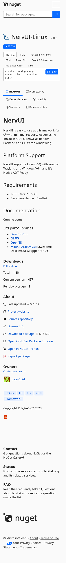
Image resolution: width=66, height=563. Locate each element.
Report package (19, 356)
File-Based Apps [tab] (14, 65)
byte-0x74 (18, 379)
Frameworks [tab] (36, 91)
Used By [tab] (41, 99)
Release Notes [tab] (38, 107)
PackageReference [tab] (41, 54)
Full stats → (10, 266)
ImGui (10, 393)
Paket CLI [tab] (21, 60)
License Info (16, 326)
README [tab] (14, 91)
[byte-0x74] (6, 379)
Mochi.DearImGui (24, 247)
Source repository (20, 319)
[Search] (56, 14)
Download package (21, 334)
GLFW (15, 238)
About (34, 538)
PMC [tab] (22, 54)
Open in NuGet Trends (23, 349)
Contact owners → (14, 371)
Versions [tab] (14, 107)
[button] (51, 71)
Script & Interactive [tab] (42, 60)
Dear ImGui (19, 234)
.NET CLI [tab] (10, 54)
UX (29, 393)
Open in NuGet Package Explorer (30, 341)
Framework (13, 399)
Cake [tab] (30, 65)
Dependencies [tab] (18, 99)
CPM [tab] (8, 60)
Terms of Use (50, 538)
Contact (10, 448)
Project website (18, 312)
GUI (39, 393)
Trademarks (28, 547)
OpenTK (16, 243)
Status (9, 466)
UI (20, 393)
